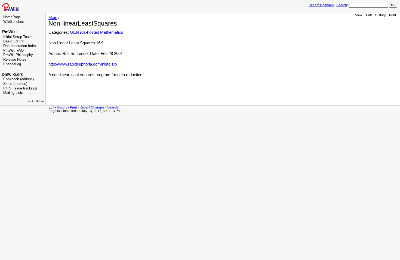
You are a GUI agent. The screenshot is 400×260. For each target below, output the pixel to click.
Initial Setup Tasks (18, 37)
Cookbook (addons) (18, 79)
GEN (74, 32)
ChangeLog (12, 64)
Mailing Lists (13, 93)
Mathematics (111, 32)
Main (52, 18)
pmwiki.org (12, 74)
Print (392, 15)
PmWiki (9, 32)
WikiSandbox (13, 22)
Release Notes (14, 59)
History (380, 15)
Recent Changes (321, 5)
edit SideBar (36, 101)
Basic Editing (13, 41)
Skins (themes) (15, 84)
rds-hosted (89, 32)
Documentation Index (20, 46)
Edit (369, 15)
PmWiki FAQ (13, 50)
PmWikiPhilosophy (18, 55)
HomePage (12, 17)
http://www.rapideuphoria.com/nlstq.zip (82, 64)
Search (341, 5)
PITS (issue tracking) (20, 88)
